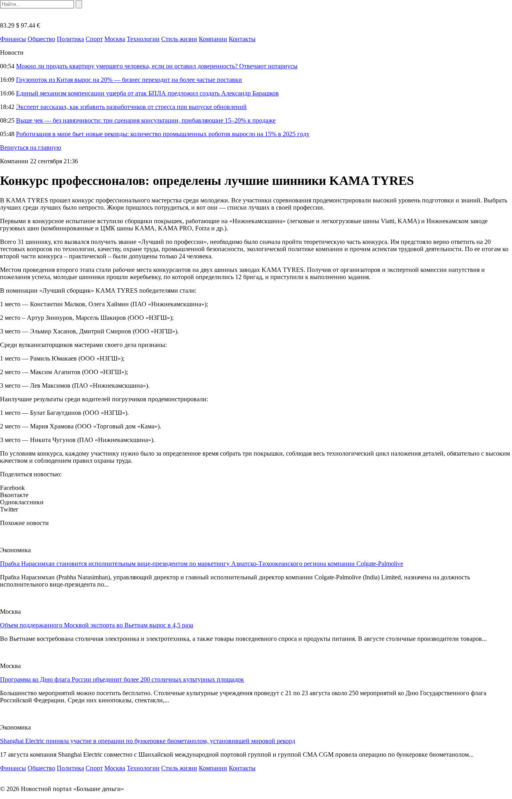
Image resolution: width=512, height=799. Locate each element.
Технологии (143, 39)
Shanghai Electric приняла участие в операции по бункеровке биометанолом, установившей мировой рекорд (147, 741)
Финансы (13, 39)
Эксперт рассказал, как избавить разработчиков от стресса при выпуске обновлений (131, 106)
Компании (213, 39)
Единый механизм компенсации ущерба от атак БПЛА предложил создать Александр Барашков (147, 93)
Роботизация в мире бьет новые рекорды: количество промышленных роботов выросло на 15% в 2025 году (163, 134)
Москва (114, 39)
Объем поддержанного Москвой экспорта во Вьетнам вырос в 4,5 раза (96, 625)
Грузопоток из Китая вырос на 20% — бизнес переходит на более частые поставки (129, 79)
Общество (41, 39)
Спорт (94, 39)
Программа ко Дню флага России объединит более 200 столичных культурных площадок (122, 679)
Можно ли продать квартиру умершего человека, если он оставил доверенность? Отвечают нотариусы (157, 66)
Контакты (242, 39)
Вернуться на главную (30, 147)
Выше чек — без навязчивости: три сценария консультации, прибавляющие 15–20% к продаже (146, 120)
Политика (70, 39)
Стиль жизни (179, 39)
